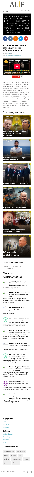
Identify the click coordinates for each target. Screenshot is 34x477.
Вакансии (6, 427)
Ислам (6, 455)
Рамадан (6, 440)
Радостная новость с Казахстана (16, 183)
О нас (4, 421)
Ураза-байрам (7, 437)
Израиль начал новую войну (14, 207)
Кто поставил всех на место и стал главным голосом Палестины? (15, 133)
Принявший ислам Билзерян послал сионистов (14, 158)
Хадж (4, 443)
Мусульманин (16, 459)
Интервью (16, 463)
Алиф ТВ (6, 459)
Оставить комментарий (13, 55)
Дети (20, 455)
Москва (26, 459)
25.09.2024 (9, 188)
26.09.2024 (9, 116)
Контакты (6, 424)
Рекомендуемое (9, 451)
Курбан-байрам (8, 434)
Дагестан (7, 463)
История (13, 455)
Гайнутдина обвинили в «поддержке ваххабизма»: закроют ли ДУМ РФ (14, 254)
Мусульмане (21, 451)
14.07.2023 (9, 53)
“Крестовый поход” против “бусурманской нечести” (14, 231)
